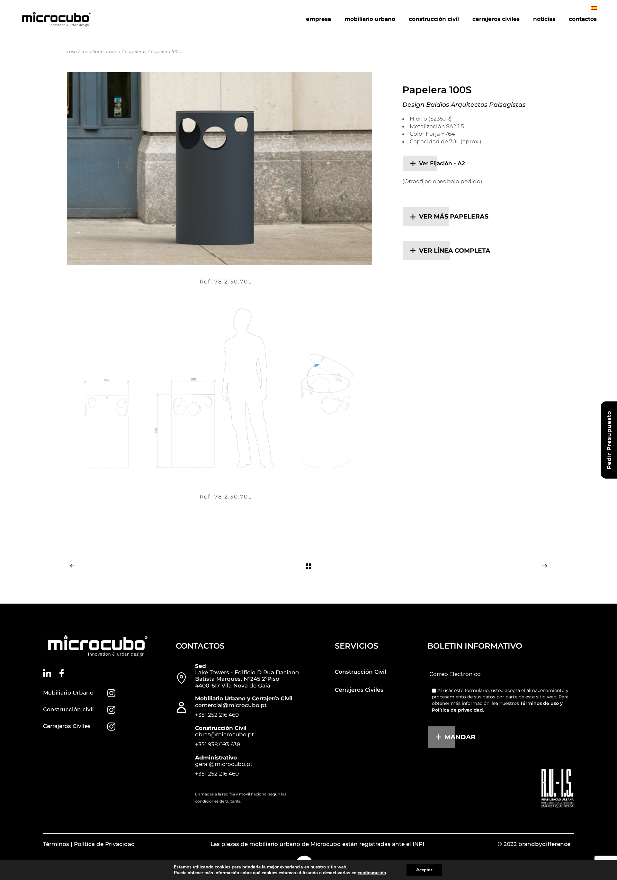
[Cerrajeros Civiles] (111, 727)
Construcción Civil (360, 672)
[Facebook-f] (62, 673)
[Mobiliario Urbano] (111, 693)
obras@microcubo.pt (224, 734)
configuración (372, 873)
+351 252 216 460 (217, 715)
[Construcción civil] (111, 710)
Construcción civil (68, 709)
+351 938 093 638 (217, 744)
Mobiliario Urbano (68, 692)
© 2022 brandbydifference (533, 844)
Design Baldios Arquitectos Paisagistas (464, 104)
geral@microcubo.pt (224, 764)
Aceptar (424, 870)
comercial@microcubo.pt (231, 705)
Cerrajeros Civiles (67, 726)
